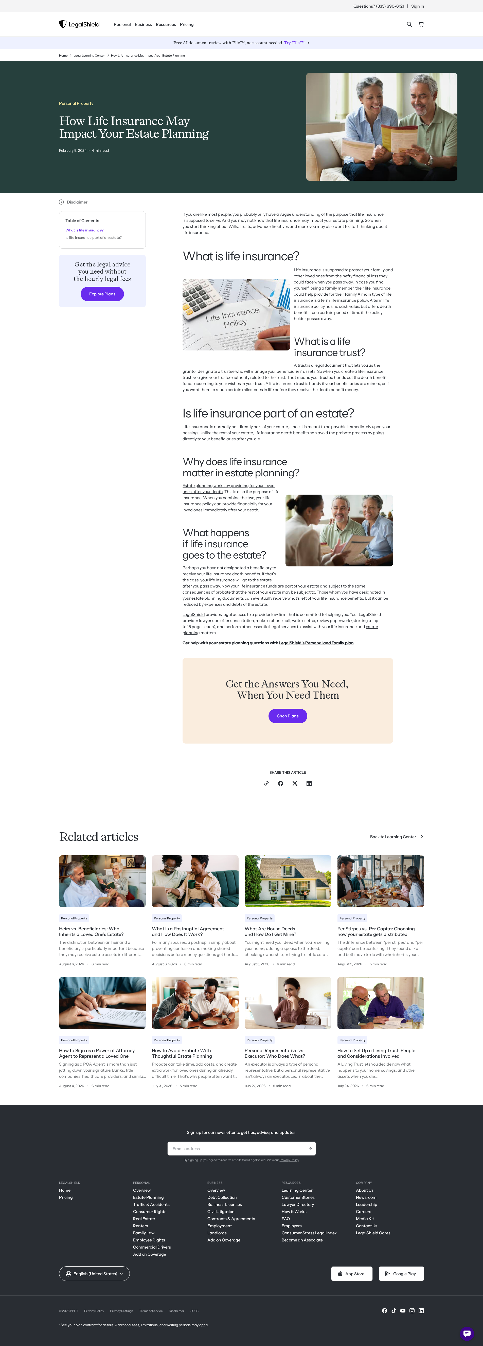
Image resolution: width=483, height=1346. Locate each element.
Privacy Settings (121, 1311)
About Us (364, 1190)
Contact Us (366, 1225)
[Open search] (409, 24)
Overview (142, 1190)
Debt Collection (222, 1197)
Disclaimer (176, 1311)
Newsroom (366, 1197)
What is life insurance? (84, 230)
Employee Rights (149, 1239)
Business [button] (143, 24)
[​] (385, 1311)
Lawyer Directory (298, 1204)
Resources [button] (166, 24)
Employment (219, 1225)
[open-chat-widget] (467, 1334)
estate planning (348, 220)
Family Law (144, 1232)
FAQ (286, 1218)
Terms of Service (151, 1311)
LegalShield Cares (373, 1232)
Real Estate (144, 1218)
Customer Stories (298, 1197)
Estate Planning (148, 1197)
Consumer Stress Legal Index (309, 1232)
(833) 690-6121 (390, 6)
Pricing (187, 24)
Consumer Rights (149, 1211)
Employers (292, 1225)
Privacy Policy (289, 1160)
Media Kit (365, 1218)
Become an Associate (302, 1239)
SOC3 (194, 1311)
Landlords (217, 1232)
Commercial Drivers (152, 1247)
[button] (94, 1273)
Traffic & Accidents (151, 1204)
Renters (140, 1225)
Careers (363, 1211)
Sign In (417, 6)
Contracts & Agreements (231, 1218)
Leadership (366, 1204)
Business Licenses (224, 1204)
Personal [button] (122, 24)
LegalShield (194, 614)
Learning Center (297, 1190)
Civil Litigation (221, 1211)
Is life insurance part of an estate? (93, 237)
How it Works (294, 1211)
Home (64, 1190)
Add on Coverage (149, 1254)
